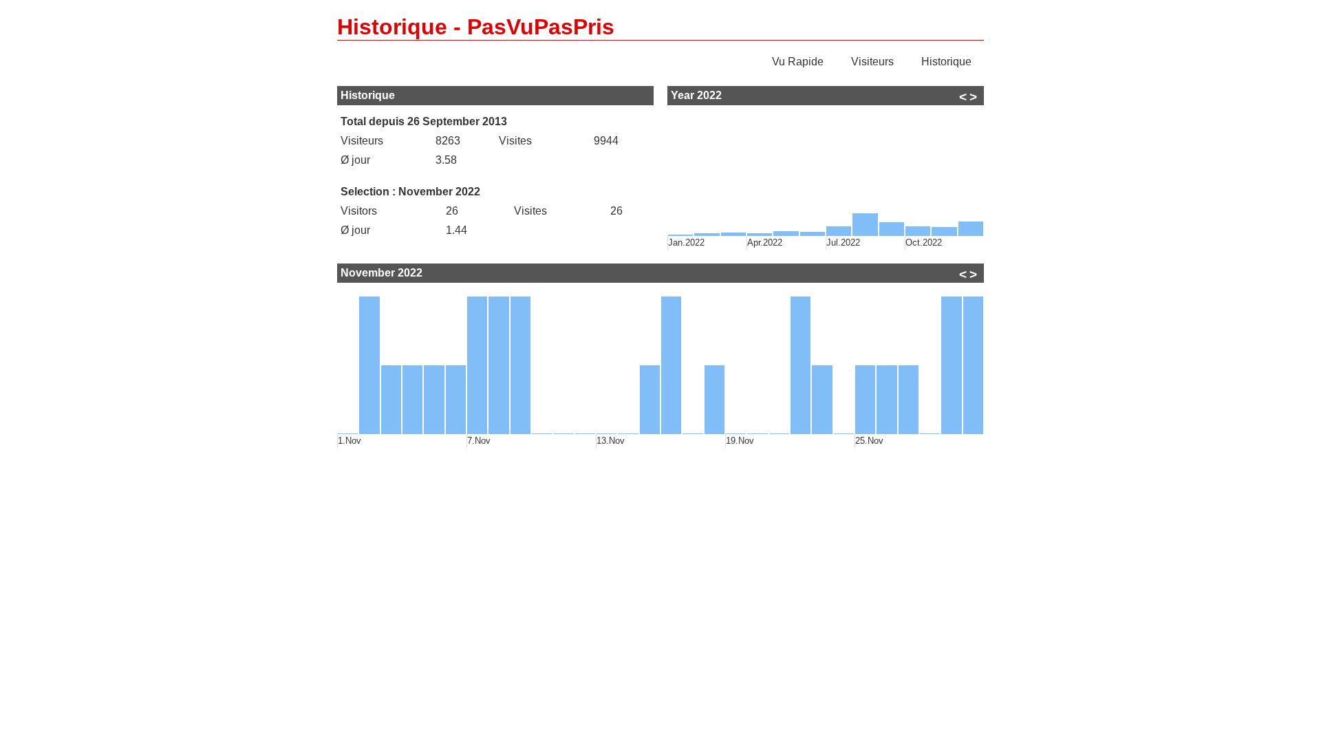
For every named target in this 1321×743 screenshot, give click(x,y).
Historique (946, 61)
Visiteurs (872, 61)
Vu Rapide (798, 61)
